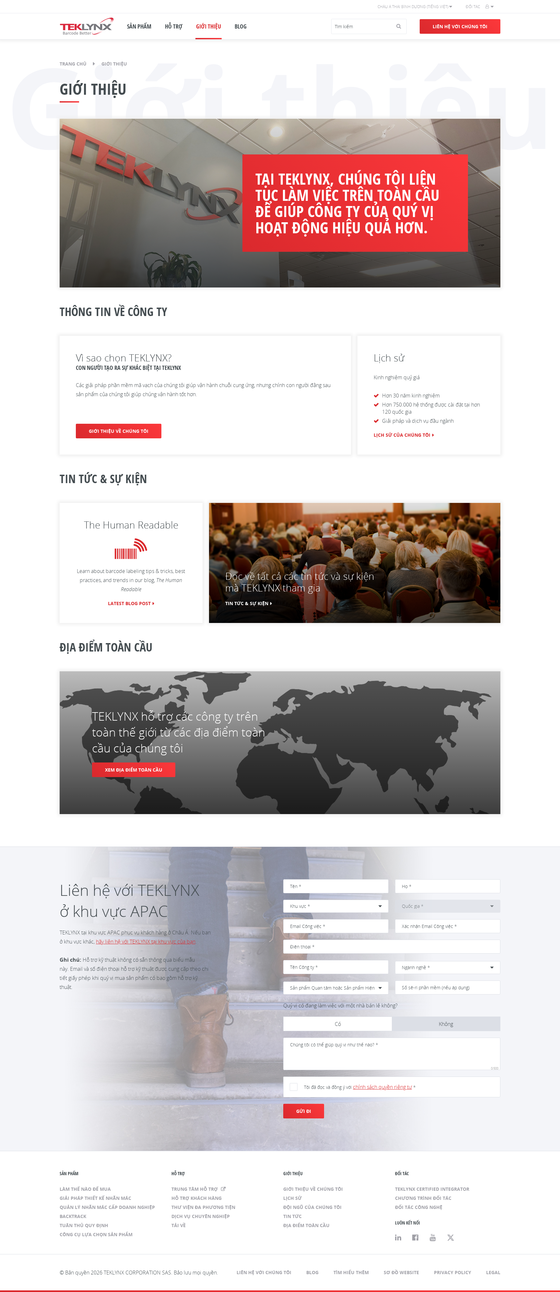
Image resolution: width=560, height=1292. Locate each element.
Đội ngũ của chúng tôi (312, 1207)
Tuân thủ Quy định (84, 1225)
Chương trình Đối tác (423, 1198)
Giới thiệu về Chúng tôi (313, 1189)
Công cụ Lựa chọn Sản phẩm (96, 1234)
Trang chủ (73, 64)
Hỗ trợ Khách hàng (196, 1198)
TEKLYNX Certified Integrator (432, 1189)
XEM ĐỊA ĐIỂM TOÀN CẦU (133, 770)
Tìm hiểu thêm (351, 1272)
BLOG (241, 26)
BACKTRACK (73, 1216)
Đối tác (473, 6)
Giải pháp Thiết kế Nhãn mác (95, 1198)
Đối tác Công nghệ (418, 1207)
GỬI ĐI (303, 1111)
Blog (312, 1272)
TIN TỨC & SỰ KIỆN (246, 603)
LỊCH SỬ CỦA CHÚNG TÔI (402, 435)
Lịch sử (292, 1198)
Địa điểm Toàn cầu (306, 1225)
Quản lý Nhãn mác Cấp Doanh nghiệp (107, 1207)
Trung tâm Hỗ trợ (195, 1189)
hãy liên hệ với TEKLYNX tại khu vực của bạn (145, 941)
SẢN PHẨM (139, 26)
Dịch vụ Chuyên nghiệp (200, 1216)
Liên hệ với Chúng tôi (460, 26)
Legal (493, 1272)
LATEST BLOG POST (129, 603)
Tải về (178, 1225)
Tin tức (292, 1216)
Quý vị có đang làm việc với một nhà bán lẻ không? (340, 1005)
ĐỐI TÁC (402, 1173)
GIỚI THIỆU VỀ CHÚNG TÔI (118, 431)
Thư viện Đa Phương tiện (203, 1207)
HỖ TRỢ (173, 26)
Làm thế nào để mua (85, 1189)
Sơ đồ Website (401, 1272)
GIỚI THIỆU (208, 26)
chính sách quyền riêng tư (382, 1087)
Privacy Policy (452, 1272)
